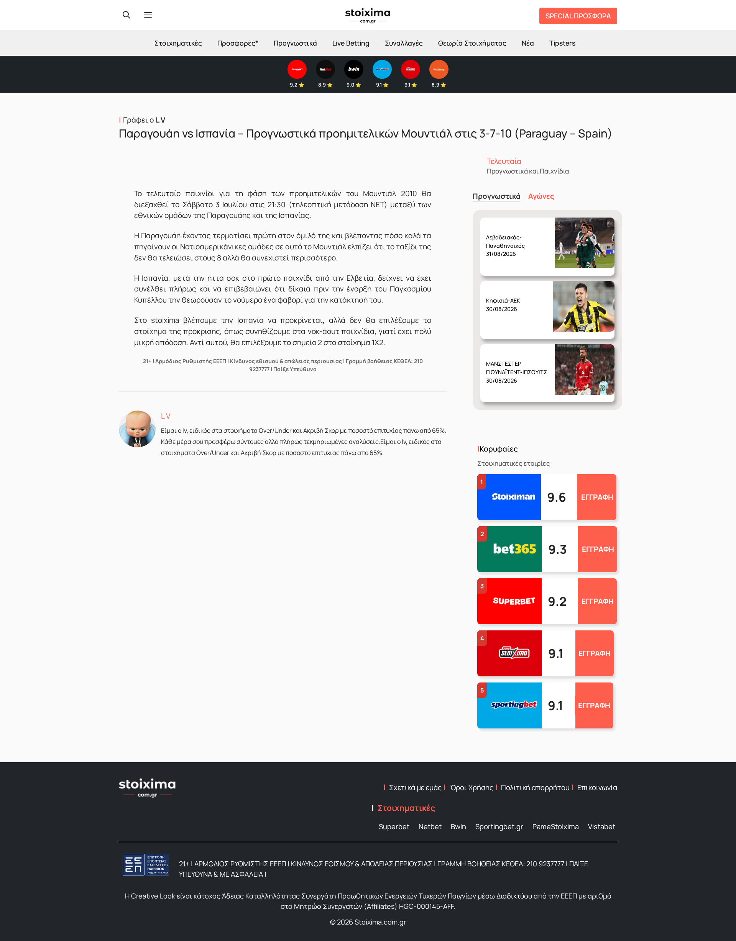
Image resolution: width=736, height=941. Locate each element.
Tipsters (562, 42)
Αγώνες (541, 196)
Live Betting (351, 42)
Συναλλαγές (404, 42)
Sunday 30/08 (509, 239)
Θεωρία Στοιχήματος (472, 42)
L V (166, 416)
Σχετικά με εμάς (415, 787)
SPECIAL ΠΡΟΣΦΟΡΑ (578, 15)
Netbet (430, 826)
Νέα (528, 42)
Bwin (458, 826)
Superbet (394, 826)
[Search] (126, 15)
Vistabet (601, 826)
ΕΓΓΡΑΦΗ (597, 497)
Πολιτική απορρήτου (535, 787)
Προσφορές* (237, 42)
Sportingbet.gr (499, 826)
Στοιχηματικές (178, 42)
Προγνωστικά (295, 42)
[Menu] (148, 15)
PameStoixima (555, 826)
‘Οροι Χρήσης (471, 787)
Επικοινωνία (597, 787)
